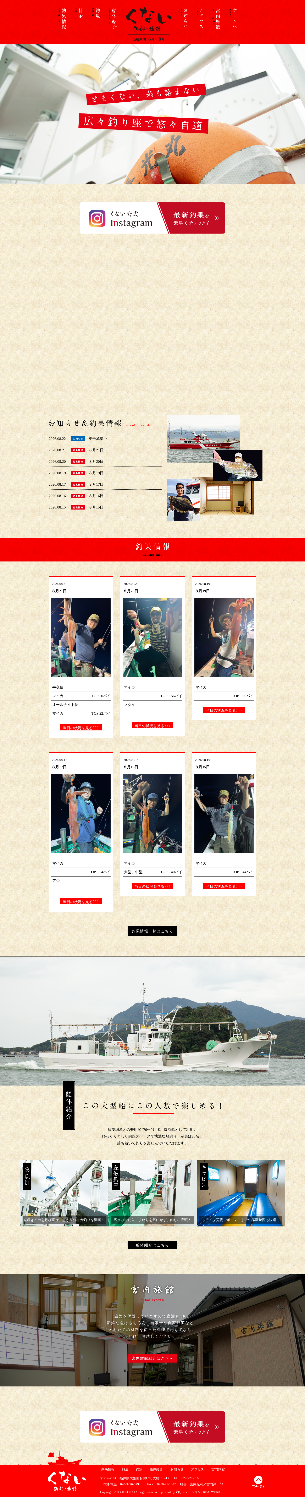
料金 (124, 1469)
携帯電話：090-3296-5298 (120, 1484)
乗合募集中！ (100, 439)
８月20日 (96, 461)
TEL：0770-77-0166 (186, 1478)
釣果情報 (107, 1469)
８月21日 (96, 450)
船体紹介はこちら (152, 1245)
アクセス (197, 1469)
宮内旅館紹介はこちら (152, 1358)
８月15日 (96, 507)
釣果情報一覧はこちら (152, 931)
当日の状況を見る (81, 728)
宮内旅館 (217, 1469)
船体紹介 (156, 1469)
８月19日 (96, 473)
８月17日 (96, 484)
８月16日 (96, 496)
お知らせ (176, 1469)
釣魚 (138, 1469)
